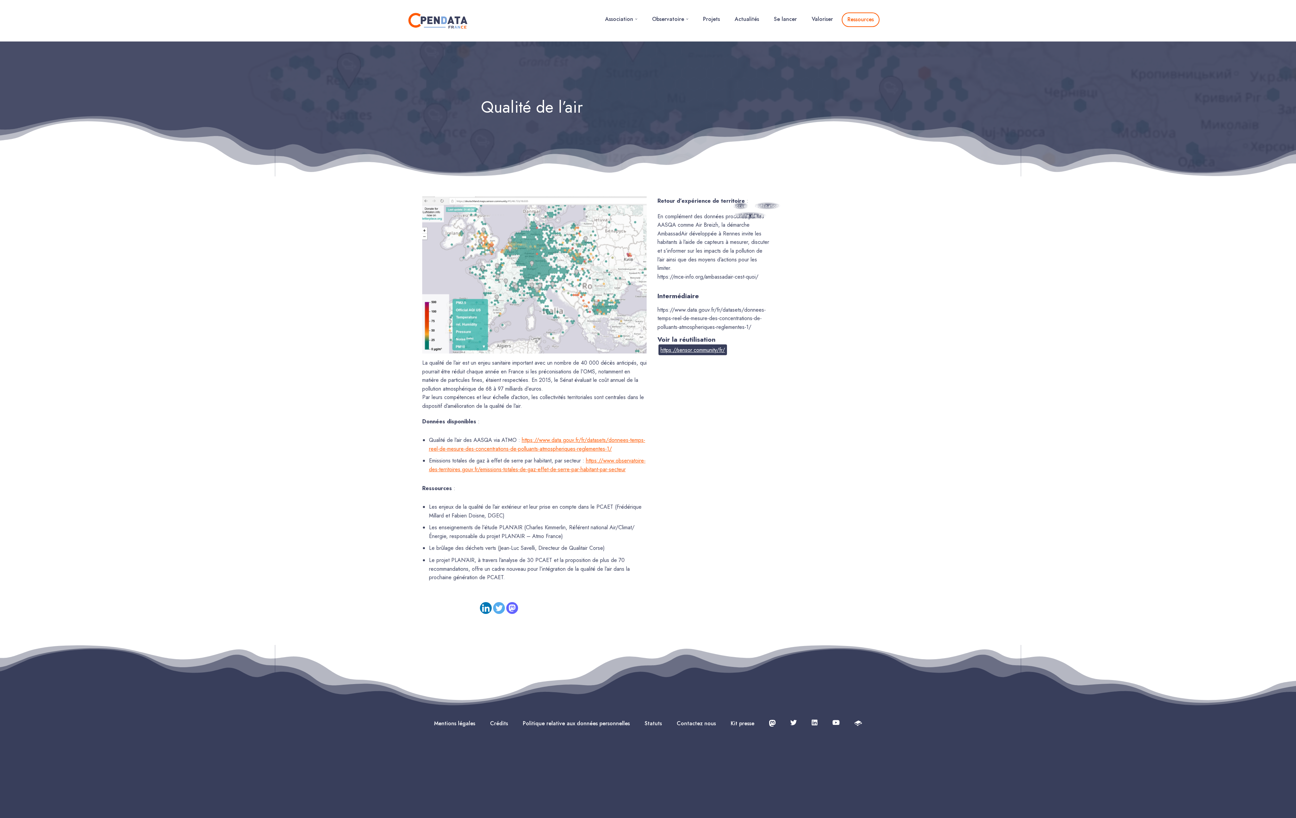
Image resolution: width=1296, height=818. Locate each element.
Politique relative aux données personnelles (576, 723)
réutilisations (767, 205)
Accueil (741, 205)
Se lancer (785, 19)
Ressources (860, 19)
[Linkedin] (486, 608)
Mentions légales (454, 723)
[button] (636, 19)
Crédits (499, 723)
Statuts (653, 723)
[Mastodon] (512, 608)
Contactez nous (696, 723)
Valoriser (822, 19)
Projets (711, 19)
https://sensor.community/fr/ (692, 350)
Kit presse (742, 723)
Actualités (747, 19)
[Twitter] (499, 608)
